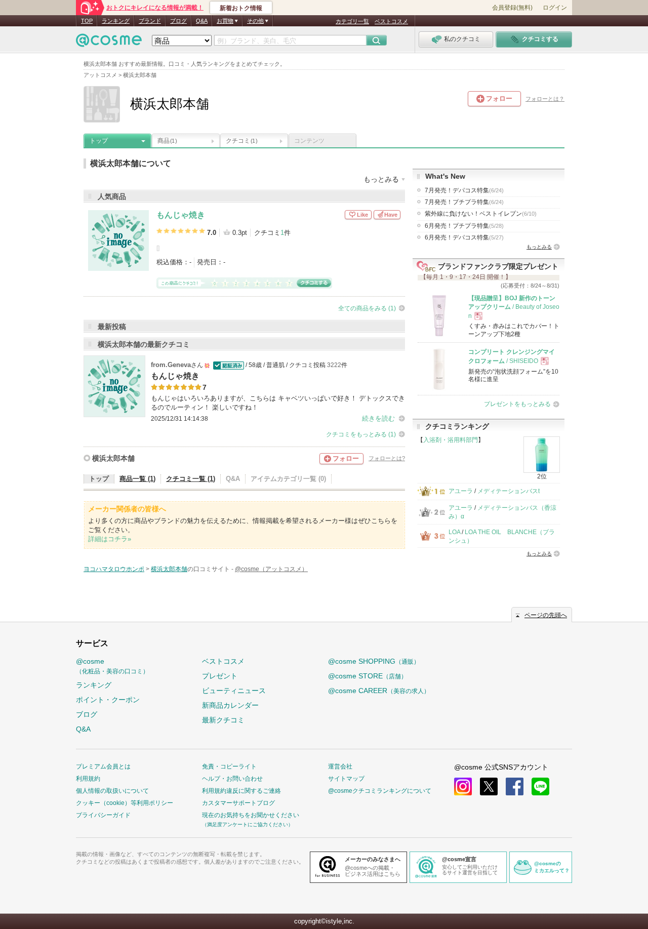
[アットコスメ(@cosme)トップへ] (109, 43)
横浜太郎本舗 (113, 458)
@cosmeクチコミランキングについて (379, 790)
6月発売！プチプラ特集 (464, 225)
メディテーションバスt (508, 491)
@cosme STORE (367, 676)
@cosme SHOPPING (374, 661)
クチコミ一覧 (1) (190, 478)
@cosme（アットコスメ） (271, 569)
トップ (99, 140)
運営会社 (340, 766)
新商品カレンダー (230, 705)
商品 (167, 140)
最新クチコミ (223, 720)
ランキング (116, 21)
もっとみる (539, 247)
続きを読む (378, 418)
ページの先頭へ (545, 615)
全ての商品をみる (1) (367, 308)
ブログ (178, 21)
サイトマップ (346, 778)
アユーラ (461, 491)
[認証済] (227, 365)
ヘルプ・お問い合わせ (232, 778)
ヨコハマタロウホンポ (114, 569)
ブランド (150, 21)
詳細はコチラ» (109, 539)
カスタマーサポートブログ (238, 802)
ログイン (555, 7)
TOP (87, 21)
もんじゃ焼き (180, 215)
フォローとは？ (544, 99)
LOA (454, 532)
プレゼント (219, 676)
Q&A (202, 21)
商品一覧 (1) (137, 478)
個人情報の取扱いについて (112, 790)
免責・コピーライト (229, 766)
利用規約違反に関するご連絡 (241, 790)
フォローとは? (387, 458)
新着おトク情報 (241, 8)
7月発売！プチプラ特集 (464, 202)
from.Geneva (171, 365)
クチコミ (241, 140)
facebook (514, 786)
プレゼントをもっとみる (517, 404)
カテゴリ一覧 (352, 21)
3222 (334, 365)
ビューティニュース (234, 690)
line (540, 786)
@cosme (112, 666)
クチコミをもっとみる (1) (361, 434)
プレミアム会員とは (103, 766)
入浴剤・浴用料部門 (450, 439)
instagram (463, 786)
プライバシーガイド (103, 815)
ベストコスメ (391, 21)
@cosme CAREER (379, 690)
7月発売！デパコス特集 (464, 190)
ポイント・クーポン (108, 700)
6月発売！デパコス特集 (464, 237)
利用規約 (88, 778)
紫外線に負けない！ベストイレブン (481, 213)
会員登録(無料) (512, 7)
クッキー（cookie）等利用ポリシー (124, 802)
